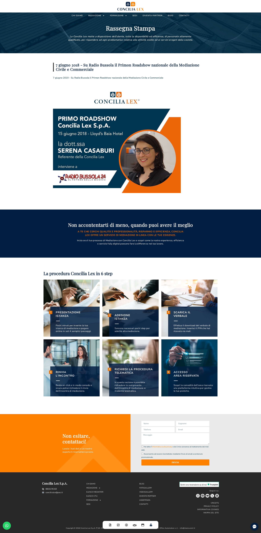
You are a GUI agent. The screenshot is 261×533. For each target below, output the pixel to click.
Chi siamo (77, 15)
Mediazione (94, 15)
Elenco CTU (91, 496)
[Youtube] (207, 496)
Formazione (117, 15)
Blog (170, 15)
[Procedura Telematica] (143, 523)
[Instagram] (198, 496)
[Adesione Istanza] (118, 523)
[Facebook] (202, 496)
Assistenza (144, 500)
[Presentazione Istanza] (110, 523)
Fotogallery (145, 488)
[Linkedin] (217, 496)
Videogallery (146, 492)
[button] (7, 526)
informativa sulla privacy (162, 447)
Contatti (184, 15)
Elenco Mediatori (94, 492)
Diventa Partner (152, 15)
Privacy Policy (211, 506)
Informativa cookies (208, 509)
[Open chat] (254, 526)
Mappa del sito (211, 513)
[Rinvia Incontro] (134, 524)
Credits (215, 503)
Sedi (134, 15)
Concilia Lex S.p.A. (54, 483)
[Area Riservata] (151, 523)
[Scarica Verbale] (126, 523)
